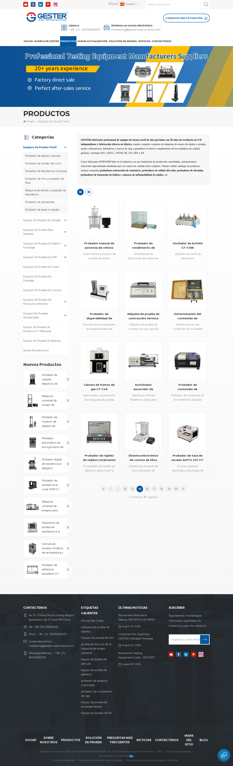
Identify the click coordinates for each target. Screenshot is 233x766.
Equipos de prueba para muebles (38, 232)
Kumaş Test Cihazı (92, 620)
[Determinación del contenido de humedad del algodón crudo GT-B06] (187, 290)
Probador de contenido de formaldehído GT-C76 (188, 387)
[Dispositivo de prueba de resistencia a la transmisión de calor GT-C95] (32, 527)
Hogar (28, 41)
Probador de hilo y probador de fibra (44, 180)
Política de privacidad (178, 751)
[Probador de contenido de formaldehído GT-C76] (187, 360)
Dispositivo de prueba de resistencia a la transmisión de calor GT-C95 (51, 527)
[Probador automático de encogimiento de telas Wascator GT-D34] (32, 442)
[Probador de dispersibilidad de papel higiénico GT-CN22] (99, 290)
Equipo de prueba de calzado (42, 220)
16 (147, 489)
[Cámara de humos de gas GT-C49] (99, 360)
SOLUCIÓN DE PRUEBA (123, 41)
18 (161, 489)
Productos (68, 41)
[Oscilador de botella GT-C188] (187, 219)
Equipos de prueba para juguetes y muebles (152, 760)
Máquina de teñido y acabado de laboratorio (45, 192)
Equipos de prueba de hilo (97, 637)
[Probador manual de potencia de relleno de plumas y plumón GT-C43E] (99, 219)
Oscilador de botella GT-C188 (188, 245)
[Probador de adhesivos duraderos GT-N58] (32, 569)
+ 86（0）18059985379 (84, 29)
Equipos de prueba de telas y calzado (101, 760)
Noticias (144, 41)
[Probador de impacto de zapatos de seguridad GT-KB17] (32, 421)
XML (159, 751)
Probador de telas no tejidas (42, 209)
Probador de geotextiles (39, 202)
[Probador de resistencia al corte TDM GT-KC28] (32, 485)
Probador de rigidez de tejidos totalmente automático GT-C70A (99, 458)
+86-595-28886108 (46, 627)
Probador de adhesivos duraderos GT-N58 (50, 569)
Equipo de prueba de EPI (96, 713)
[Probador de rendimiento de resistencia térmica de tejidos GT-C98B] (143, 219)
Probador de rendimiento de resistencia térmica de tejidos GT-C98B (143, 246)
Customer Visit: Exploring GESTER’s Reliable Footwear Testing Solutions (135, 637)
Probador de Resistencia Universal (46, 171)
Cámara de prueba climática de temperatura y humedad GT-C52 (52, 548)
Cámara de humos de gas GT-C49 (99, 387)
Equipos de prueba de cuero (41, 267)
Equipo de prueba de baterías (42, 340)
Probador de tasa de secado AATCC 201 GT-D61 (187, 458)
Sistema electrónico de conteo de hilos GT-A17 (143, 458)
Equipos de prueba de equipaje (37, 278)
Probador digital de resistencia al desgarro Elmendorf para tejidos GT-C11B (52, 464)
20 (176, 489)
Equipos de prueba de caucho (42, 290)
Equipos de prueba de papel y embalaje (42, 245)
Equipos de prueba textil (53, 121)
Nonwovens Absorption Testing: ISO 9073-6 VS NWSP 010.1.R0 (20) (136, 618)
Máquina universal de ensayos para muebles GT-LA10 (50, 506)
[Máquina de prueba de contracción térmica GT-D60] (143, 290)
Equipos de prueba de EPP (40, 257)
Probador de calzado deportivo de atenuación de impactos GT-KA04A (51, 379)
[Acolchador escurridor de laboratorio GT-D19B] (143, 360)
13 (125, 489)
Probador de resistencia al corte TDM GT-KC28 (51, 485)
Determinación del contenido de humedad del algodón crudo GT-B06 (187, 316)
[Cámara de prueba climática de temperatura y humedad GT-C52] (32, 548)
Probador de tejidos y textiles (42, 155)
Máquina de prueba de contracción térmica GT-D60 (143, 316)
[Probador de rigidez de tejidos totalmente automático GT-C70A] (99, 431)
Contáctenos (161, 41)
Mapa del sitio (189, 740)
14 (132, 489)
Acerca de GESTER (46, 41)
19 (169, 489)
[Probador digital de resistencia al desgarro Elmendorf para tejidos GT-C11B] (32, 463)
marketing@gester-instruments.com (136, 29)
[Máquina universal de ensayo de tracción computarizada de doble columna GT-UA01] (32, 400)
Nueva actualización (93, 41)
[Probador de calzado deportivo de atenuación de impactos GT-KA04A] (32, 379)
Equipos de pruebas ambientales (35, 315)
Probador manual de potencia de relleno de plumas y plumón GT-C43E (99, 246)
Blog (204, 740)
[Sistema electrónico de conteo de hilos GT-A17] (143, 431)
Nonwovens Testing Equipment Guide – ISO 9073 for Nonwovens (136, 656)
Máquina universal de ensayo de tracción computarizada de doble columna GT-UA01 (51, 400)
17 (154, 489)
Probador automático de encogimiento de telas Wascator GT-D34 (52, 443)
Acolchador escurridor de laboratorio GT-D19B (143, 387)
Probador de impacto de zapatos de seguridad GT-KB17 (50, 422)
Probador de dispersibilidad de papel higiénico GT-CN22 (99, 316)
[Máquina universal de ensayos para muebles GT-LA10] (32, 506)
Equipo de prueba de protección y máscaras (37, 329)
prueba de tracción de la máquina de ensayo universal (96, 649)
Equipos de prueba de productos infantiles (37, 301)
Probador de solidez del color (43, 163)
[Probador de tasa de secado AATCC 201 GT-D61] (187, 431)
